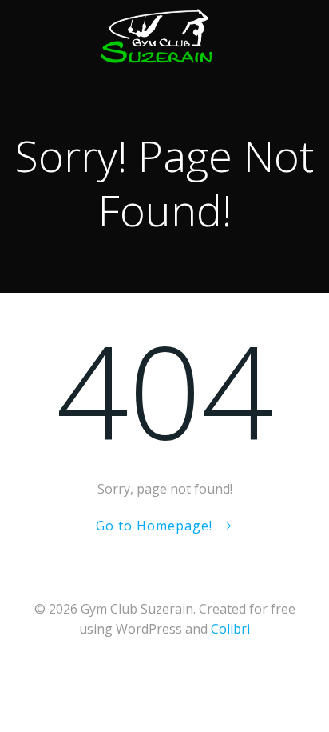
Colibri (230, 629)
